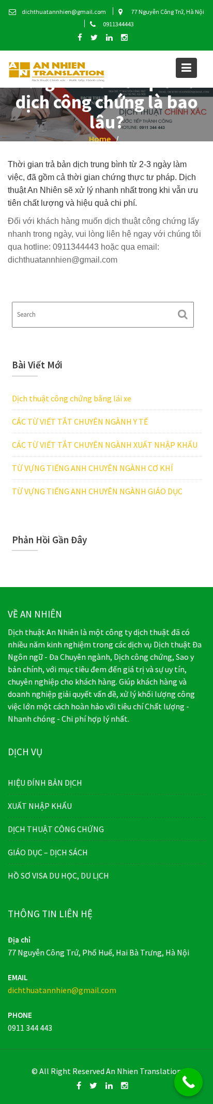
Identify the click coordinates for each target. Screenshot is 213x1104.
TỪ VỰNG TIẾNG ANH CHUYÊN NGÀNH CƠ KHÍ (92, 468)
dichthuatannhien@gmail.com (62, 989)
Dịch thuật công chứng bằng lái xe (71, 398)
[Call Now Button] (188, 1082)
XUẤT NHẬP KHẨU (40, 806)
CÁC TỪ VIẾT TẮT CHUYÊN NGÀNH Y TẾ (80, 421)
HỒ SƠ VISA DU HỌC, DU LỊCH (58, 875)
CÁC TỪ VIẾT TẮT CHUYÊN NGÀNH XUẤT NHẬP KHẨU (104, 445)
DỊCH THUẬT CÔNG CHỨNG (56, 829)
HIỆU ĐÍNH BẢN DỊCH (45, 782)
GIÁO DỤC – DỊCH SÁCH (48, 852)
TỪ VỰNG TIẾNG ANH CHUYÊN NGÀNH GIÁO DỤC (97, 491)
